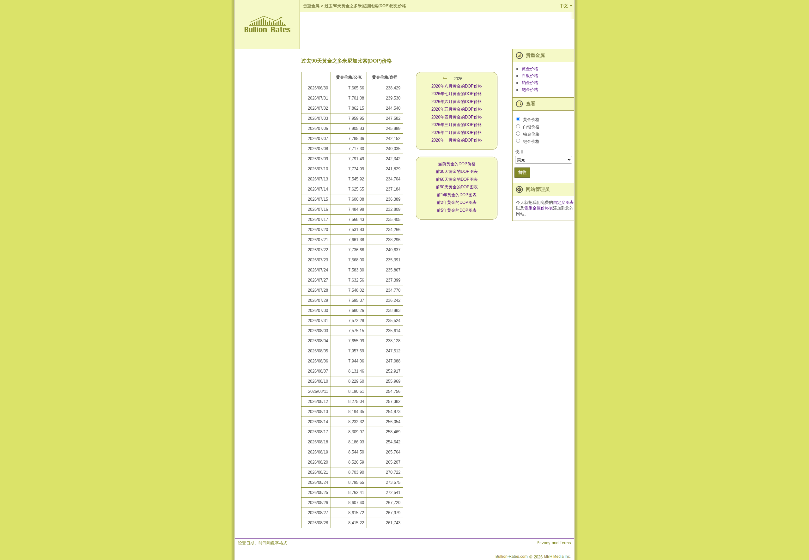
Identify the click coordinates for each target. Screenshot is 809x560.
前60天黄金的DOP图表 (457, 179)
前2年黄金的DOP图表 (457, 202)
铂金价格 (530, 82)
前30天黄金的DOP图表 (457, 171)
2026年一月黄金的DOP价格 (456, 140)
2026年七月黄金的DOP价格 (456, 93)
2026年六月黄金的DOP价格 (456, 101)
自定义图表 (563, 202)
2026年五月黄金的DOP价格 (456, 109)
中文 (564, 5)
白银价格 (530, 75)
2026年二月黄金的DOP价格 (456, 132)
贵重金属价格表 (538, 208)
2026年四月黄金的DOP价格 (456, 117)
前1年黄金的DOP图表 (457, 194)
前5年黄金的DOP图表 (457, 210)
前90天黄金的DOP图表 (457, 187)
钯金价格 (530, 89)
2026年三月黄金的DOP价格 (456, 124)
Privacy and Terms (554, 542)
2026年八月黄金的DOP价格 (456, 86)
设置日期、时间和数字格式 (262, 543)
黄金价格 (530, 68)
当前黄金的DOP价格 (457, 163)
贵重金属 (311, 5)
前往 (522, 172)
